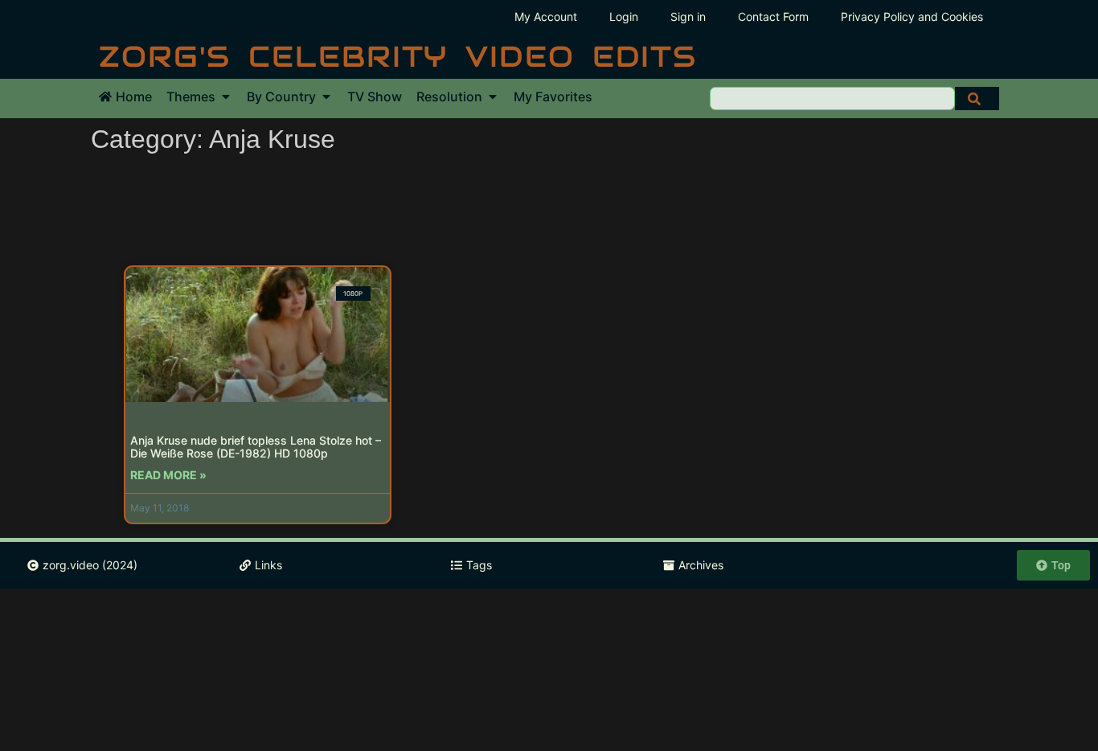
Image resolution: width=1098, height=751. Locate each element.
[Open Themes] (225, 96)
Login (623, 16)
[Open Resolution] (492, 96)
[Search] (977, 98)
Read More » (168, 475)
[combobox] (832, 98)
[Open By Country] (326, 96)
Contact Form (773, 16)
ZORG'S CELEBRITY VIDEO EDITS (398, 56)
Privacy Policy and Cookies (912, 16)
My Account (545, 16)
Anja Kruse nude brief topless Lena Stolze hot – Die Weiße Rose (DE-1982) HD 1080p (255, 447)
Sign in (688, 16)
